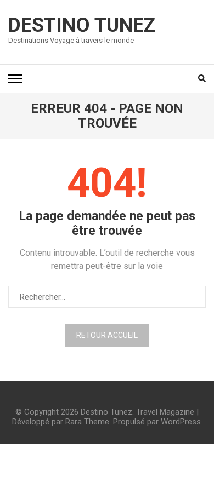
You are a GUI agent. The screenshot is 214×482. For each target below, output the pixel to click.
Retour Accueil (107, 335)
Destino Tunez (81, 25)
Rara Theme (87, 422)
